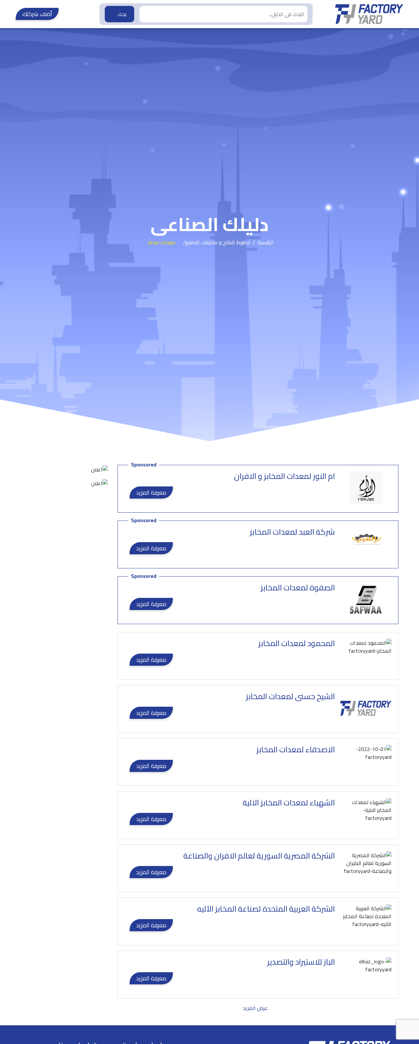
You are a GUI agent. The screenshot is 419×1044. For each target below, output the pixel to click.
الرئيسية (266, 242)
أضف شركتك (37, 14)
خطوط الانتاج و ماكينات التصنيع (217, 242)
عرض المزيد (255, 1008)
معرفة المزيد (151, 492)
